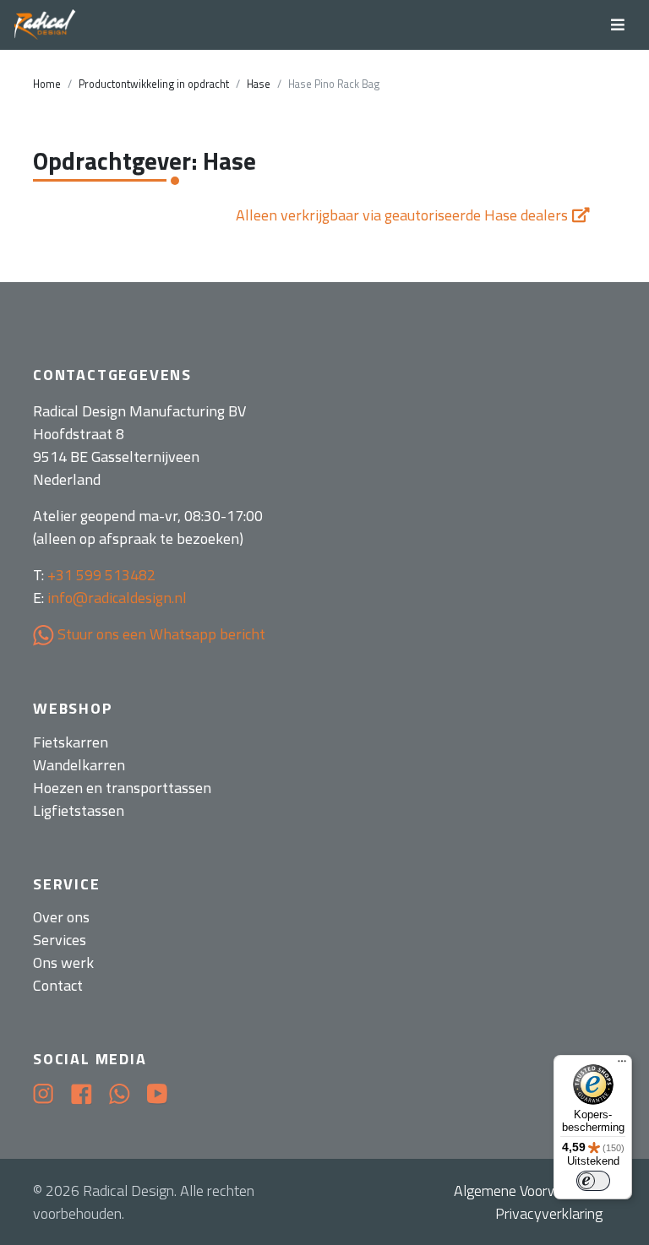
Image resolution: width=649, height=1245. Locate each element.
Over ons (61, 916)
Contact (58, 985)
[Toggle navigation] (617, 25)
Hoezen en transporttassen (122, 787)
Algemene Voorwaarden (528, 1190)
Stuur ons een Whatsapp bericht (159, 633)
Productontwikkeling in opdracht (154, 84)
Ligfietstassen (78, 810)
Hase (258, 84)
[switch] (593, 1181)
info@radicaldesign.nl (117, 597)
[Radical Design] (45, 25)
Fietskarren (70, 742)
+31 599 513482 (101, 574)
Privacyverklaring (549, 1213)
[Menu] (622, 1065)
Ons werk (63, 962)
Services (59, 939)
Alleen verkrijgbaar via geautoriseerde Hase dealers (402, 215)
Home (47, 84)
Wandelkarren (79, 764)
